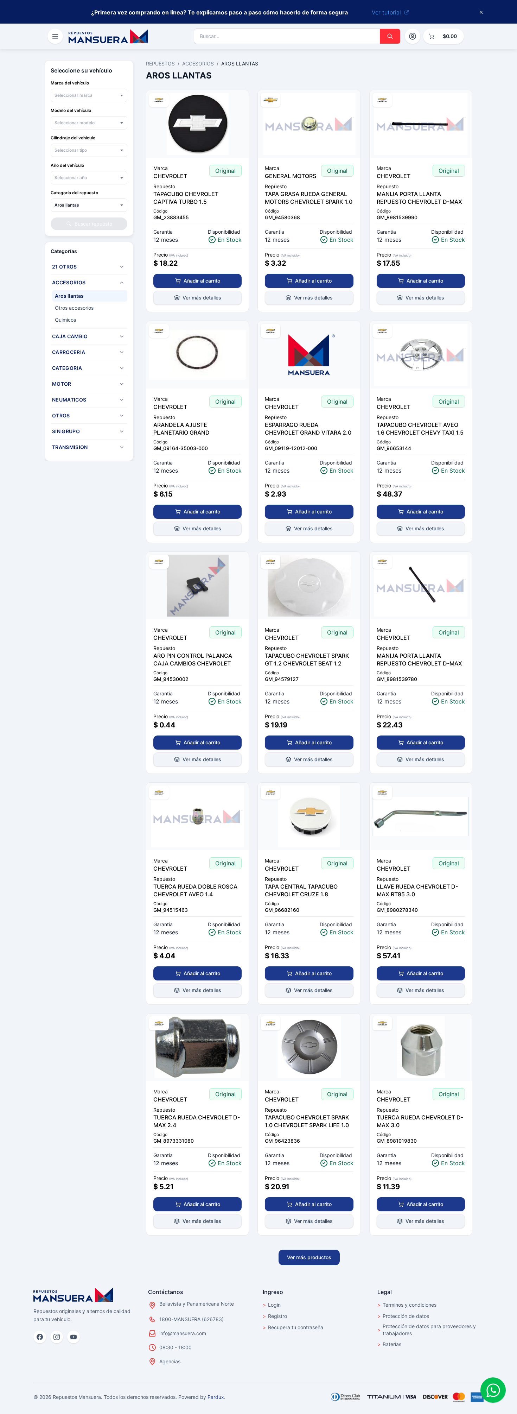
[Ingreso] (412, 36)
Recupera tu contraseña (293, 1327)
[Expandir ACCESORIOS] (121, 282)
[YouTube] (73, 1337)
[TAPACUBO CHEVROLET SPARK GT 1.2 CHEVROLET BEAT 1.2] (309, 585)
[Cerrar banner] (481, 12)
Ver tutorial (386, 12)
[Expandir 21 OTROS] (121, 266)
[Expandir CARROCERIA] (121, 352)
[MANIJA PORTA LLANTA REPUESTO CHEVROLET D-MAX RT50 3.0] (421, 585)
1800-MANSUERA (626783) (191, 1319)
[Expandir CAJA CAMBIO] (121, 336)
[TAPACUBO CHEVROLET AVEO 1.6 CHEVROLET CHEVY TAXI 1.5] (421, 355)
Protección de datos (403, 1316)
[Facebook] (39, 1337)
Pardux (216, 1397)
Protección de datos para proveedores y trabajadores (426, 1329)
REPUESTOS (160, 64)
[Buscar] (390, 36)
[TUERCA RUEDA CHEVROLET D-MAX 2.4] (197, 1047)
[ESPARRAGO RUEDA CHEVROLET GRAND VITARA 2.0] (309, 355)
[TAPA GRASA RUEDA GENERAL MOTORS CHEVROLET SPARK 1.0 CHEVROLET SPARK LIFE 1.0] (309, 124)
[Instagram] (56, 1337)
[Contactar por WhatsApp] (493, 1390)
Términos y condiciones (406, 1305)
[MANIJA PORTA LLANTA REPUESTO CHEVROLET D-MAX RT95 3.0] (421, 124)
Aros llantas (69, 296)
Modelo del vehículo (71, 110)
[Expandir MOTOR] (121, 384)
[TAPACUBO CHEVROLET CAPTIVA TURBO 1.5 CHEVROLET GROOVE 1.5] (197, 124)
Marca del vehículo (70, 83)
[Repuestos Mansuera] (73, 1295)
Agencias (169, 1361)
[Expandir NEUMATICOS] (121, 399)
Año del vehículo (67, 165)
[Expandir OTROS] (121, 415)
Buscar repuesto (93, 224)
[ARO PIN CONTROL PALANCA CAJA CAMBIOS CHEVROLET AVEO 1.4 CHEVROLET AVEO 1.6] (197, 585)
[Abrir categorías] (55, 36)
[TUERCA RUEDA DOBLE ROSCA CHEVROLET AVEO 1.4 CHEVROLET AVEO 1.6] (197, 816)
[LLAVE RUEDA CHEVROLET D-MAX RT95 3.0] (421, 816)
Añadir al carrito (202, 281)
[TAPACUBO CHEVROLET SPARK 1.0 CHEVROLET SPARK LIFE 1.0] (309, 1047)
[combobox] (89, 95)
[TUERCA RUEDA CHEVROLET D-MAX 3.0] (421, 1047)
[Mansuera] (108, 36)
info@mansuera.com (182, 1333)
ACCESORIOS (198, 64)
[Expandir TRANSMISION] (121, 447)
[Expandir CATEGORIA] (121, 368)
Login (272, 1305)
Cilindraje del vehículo (73, 137)
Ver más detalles (202, 298)
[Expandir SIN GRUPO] (121, 431)
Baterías (389, 1344)
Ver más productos (309, 1257)
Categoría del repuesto (74, 192)
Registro (275, 1316)
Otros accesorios (74, 308)
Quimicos (65, 320)
